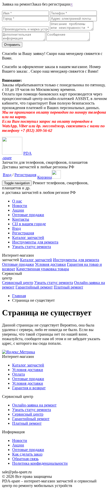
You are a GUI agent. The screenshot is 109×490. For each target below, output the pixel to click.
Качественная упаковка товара (42, 269)
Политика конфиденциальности (40, 463)
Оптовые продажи (28, 215)
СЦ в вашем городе (29, 224)
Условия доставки (50, 264)
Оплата (18, 374)
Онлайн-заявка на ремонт (34, 405)
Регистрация (25, 175)
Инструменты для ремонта (35, 242)
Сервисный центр (17, 282)
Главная (19, 296)
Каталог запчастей (28, 237)
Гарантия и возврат (29, 388)
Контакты (20, 219)
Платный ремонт (68, 287)
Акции (18, 210)
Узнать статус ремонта (31, 246)
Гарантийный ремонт (34, 287)
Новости (19, 205)
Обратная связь (25, 459)
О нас (17, 201)
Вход (7, 175)
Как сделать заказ (27, 454)
